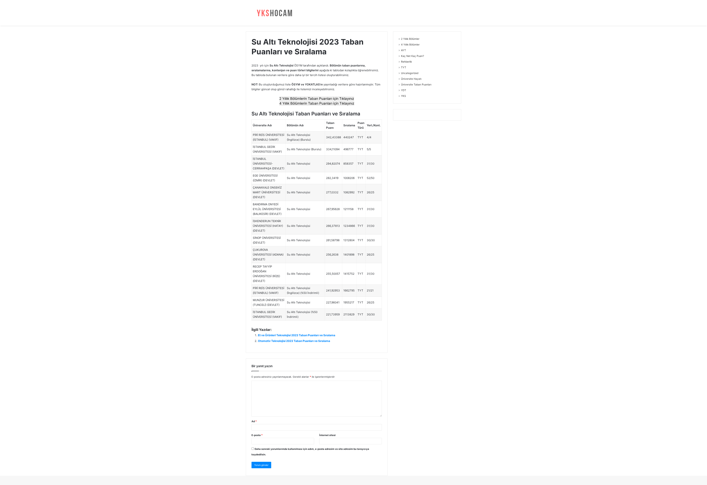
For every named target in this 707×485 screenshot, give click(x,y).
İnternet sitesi (327, 435)
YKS (403, 95)
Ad (254, 421)
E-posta (257, 435)
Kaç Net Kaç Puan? (412, 56)
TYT (403, 67)
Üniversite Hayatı (411, 78)
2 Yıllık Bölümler (410, 38)
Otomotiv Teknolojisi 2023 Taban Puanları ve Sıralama (294, 341)
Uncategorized (409, 73)
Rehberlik (406, 61)
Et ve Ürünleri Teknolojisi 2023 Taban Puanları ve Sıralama (296, 335)
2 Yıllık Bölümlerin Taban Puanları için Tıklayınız (316, 98)
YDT (403, 90)
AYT (403, 50)
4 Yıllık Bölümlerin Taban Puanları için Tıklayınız (316, 103)
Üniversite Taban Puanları (416, 84)
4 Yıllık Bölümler (410, 44)
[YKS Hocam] (273, 12)
